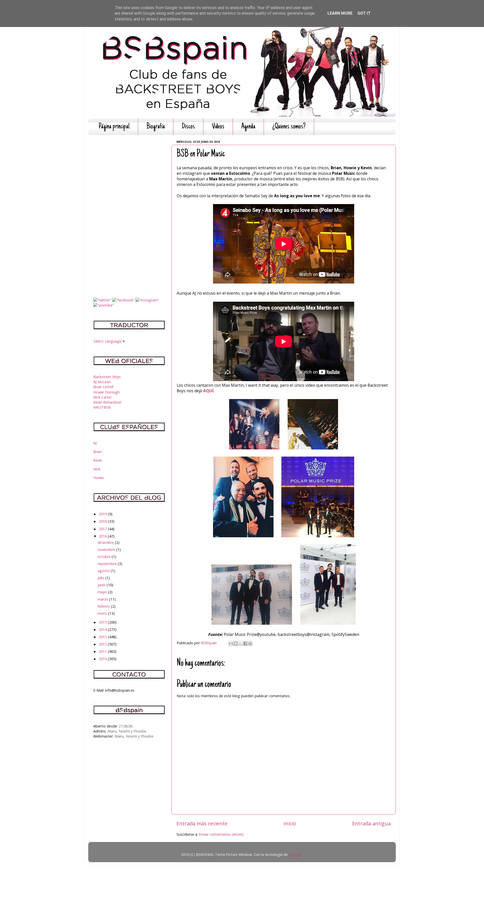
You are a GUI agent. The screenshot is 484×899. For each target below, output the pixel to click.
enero (103, 613)
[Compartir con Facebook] (245, 643)
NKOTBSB (102, 407)
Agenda (248, 127)
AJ (95, 442)
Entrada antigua (371, 823)
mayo (103, 591)
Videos (218, 127)
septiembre (108, 563)
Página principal (114, 127)
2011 (103, 651)
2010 (103, 658)
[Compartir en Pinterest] (250, 643)
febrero (104, 606)
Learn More (339, 13)
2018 (103, 521)
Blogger (295, 854)
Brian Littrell (103, 386)
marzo (103, 599)
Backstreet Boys (107, 376)
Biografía (155, 127)
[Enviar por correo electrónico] (230, 643)
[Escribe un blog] (235, 643)
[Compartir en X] (240, 643)
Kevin (97, 460)
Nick (96, 469)
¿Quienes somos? (289, 127)
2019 (103, 514)
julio (101, 577)
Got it (364, 13)
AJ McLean (102, 381)
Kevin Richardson (107, 402)
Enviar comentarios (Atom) (221, 834)
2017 (103, 528)
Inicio (290, 823)
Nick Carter (102, 397)
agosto (104, 570)
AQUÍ (208, 391)
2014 (103, 629)
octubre (105, 556)
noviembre (107, 549)
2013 (103, 636)
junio (102, 584)
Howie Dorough (106, 392)
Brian (97, 451)
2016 (103, 536)
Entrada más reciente (201, 823)
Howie (98, 477)
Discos (188, 127)
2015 (103, 622)
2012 (103, 644)
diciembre (106, 542)
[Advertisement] (129, 214)
